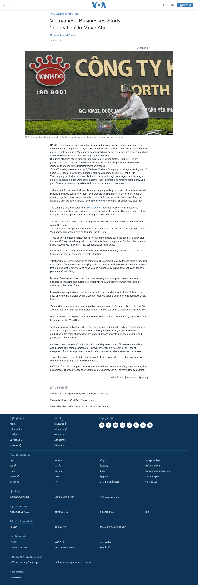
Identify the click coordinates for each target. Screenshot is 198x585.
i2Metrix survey (93, 207)
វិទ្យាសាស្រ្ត (104, 466)
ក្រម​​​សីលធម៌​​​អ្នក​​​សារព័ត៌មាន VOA (113, 527)
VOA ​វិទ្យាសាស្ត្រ (16, 440)
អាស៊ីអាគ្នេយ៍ (14, 482)
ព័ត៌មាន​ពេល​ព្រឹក (60, 424)
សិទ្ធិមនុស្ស (59, 471)
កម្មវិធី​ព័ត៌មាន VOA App (19, 512)
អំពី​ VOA (13, 527)
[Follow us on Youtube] (115, 425)
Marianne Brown (57, 35)
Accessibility (105, 542)
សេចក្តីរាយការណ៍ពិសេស (109, 482)
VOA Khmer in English (64, 14)
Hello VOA (59, 434)
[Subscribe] (150, 425)
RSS (147, 512)
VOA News (71, 35)
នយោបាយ (59, 460)
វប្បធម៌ (102, 471)
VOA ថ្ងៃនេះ (14, 434)
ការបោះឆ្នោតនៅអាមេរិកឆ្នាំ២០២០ (158, 471)
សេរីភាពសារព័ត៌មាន (152, 466)
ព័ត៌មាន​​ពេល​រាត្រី (60, 429)
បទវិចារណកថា (151, 482)
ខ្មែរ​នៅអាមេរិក (15, 476)
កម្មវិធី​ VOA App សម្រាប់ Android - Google (73, 562)
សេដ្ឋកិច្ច (58, 466)
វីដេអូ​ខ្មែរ (13, 424)
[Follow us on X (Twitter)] (108, 425)
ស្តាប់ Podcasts (61, 512)
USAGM (13, 542)
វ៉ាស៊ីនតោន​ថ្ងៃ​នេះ (16, 429)
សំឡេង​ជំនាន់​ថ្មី (60, 440)
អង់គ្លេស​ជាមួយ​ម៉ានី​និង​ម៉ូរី (19, 497)
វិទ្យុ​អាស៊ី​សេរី (104, 547)
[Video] (172, 5)
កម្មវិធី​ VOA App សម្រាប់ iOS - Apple (25, 562)
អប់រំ (56, 482)
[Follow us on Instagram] (122, 425)
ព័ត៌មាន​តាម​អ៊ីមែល (107, 512)
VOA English (60, 542)
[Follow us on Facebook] (102, 425)
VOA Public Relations (19, 547)
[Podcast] (143, 425)
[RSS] (136, 425)
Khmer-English (152, 476)
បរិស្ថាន (103, 460)
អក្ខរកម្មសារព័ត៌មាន (152, 460)
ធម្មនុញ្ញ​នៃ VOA (61, 527)
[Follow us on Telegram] (129, 425)
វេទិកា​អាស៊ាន (59, 445)
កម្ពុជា (12, 460)
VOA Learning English (110, 497)
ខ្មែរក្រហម (104, 476)
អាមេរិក (12, 471)
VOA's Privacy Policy (64, 547)
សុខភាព (58, 476)
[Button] (142, 48)
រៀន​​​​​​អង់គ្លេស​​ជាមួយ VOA (64, 497)
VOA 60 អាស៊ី (15, 445)
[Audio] (163, 5)
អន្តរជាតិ (13, 466)
